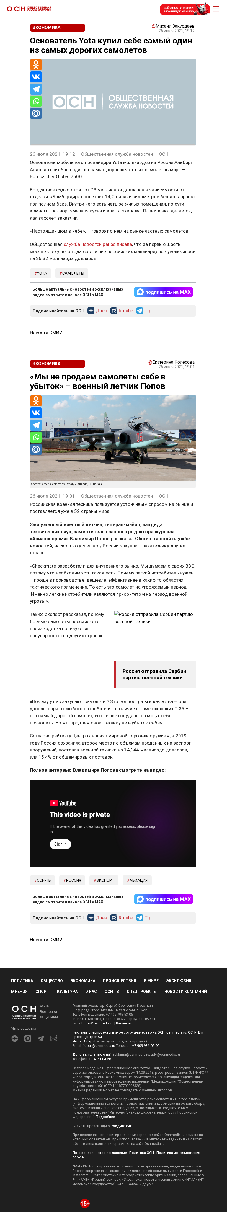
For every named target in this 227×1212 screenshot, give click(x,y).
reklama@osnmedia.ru (131, 1054)
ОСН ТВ (112, 991)
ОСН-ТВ (44, 880)
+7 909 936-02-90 (145, 1046)
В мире (151, 981)
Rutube (126, 310)
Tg (147, 310)
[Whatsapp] (36, 101)
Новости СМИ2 (46, 332)
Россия (73, 880)
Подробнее (105, 1117)
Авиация (139, 880)
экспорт (105, 880)
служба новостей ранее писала (98, 244)
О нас (91, 991)
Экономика (83, 981)
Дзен (101, 310)
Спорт (42, 991)
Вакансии (124, 1023)
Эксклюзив (178, 981)
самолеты (73, 273)
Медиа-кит (121, 1126)
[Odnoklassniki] (36, 64)
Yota (42, 273)
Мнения (19, 991)
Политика (22, 981)
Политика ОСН (141, 1153)
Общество (52, 981)
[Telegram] (36, 89)
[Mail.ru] (36, 113)
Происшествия (119, 981)
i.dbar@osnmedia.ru (99, 1046)
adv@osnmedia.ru (165, 1054)
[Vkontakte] (36, 76)
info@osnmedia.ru (99, 1023)
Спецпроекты (142, 991)
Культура (67, 991)
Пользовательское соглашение (100, 1153)
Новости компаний (185, 991)
